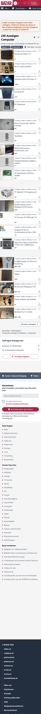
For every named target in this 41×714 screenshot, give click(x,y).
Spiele (6, 514)
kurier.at (16, 670)
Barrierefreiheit (19, 710)
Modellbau (8, 487)
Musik (6, 484)
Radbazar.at (16, 572)
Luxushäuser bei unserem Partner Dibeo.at (21, 560)
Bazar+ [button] (5, 47)
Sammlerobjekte (10, 499)
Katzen (6, 495)
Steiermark (8, 444)
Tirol (6, 452)
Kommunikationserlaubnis (17, 404)
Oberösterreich (10, 437)
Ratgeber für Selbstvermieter (21, 549)
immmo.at (17, 665)
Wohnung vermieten (20, 564)
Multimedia (8, 510)
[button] (16, 3)
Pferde (6, 517)
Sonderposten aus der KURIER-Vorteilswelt (21, 579)
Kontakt (7, 693)
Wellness (7, 472)
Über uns (8, 685)
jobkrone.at (17, 661)
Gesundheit (8, 502)
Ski (5, 491)
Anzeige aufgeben (22, 356)
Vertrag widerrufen (12, 698)
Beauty (6, 525)
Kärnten (7, 448)
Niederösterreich (10, 433)
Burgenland (8, 459)
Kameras (7, 532)
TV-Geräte (8, 480)
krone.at (16, 674)
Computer (8, 506)
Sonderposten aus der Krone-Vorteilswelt (21, 575)
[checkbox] (20, 402)
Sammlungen (9, 540)
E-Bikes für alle (18, 568)
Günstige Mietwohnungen (21, 557)
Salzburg (7, 441)
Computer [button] (16, 47)
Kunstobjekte (9, 521)
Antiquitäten (9, 469)
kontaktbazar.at (19, 678)
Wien (6, 429)
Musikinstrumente (11, 536)
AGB (14, 702)
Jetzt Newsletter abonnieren (22, 409)
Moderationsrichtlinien (13, 706)
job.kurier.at (17, 657)
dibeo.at (16, 649)
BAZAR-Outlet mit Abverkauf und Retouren (21, 553)
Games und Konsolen (12, 529)
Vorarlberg (8, 456)
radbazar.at (17, 653)
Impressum (17, 689)
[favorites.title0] (25, 3)
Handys (7, 476)
